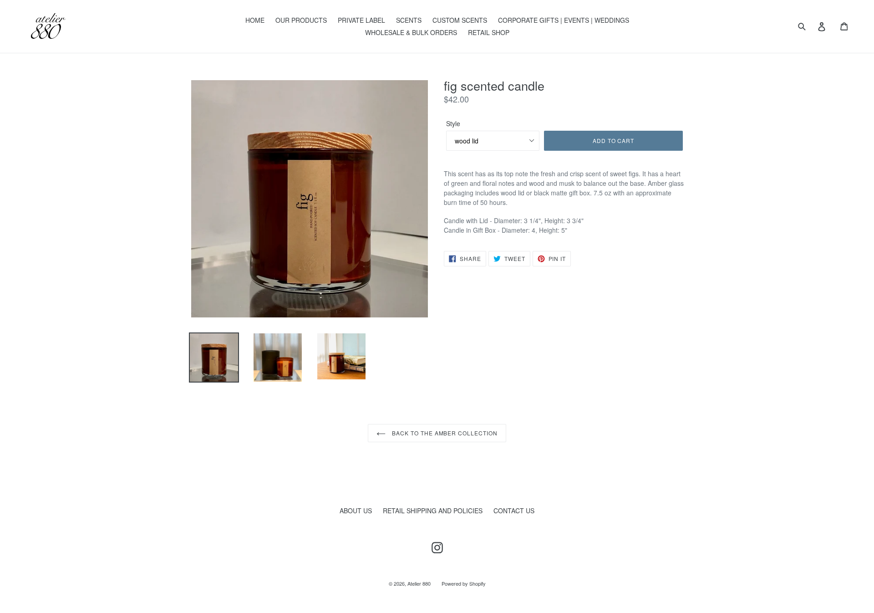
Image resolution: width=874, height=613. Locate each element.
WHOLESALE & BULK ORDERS (411, 32)
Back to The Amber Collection (444, 433)
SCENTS (409, 20)
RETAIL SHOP (488, 32)
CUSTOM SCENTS (459, 20)
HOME (254, 20)
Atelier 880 (419, 583)
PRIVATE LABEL (361, 20)
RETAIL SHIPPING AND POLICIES (433, 510)
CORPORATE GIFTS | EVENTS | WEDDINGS (563, 20)
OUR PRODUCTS (301, 20)
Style (453, 123)
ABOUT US (356, 510)
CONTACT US (513, 510)
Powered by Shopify (464, 583)
